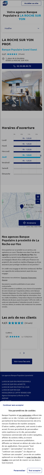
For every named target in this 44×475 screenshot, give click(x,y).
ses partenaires (25, 415)
